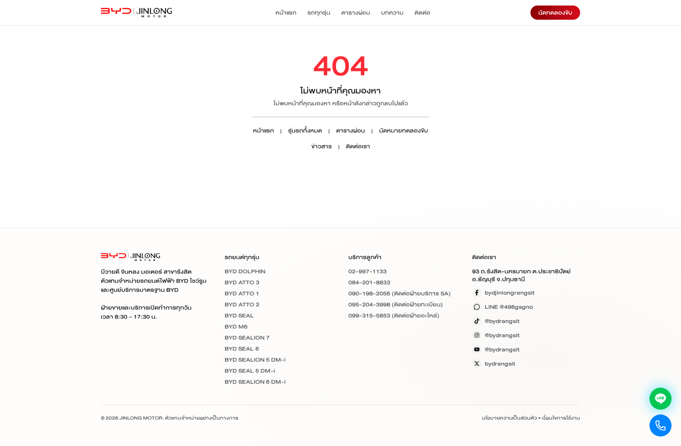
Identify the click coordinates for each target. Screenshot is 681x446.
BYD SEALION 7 (247, 337)
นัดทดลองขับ (555, 12)
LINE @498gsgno (509, 307)
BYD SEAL (239, 315)
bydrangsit (500, 364)
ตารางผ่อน (355, 12)
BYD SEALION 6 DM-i (255, 382)
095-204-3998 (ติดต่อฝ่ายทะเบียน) (395, 304)
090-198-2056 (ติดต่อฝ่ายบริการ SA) (399, 293)
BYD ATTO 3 (242, 282)
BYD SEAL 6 (242, 348)
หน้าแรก (285, 12)
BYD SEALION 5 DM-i (255, 360)
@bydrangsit (502, 321)
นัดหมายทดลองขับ (403, 131)
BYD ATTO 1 (242, 293)
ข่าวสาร (321, 146)
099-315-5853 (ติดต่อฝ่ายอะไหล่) (393, 315)
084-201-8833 (369, 282)
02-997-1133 (367, 271)
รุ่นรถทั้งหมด (305, 131)
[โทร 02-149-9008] (660, 425)
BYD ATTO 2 (242, 304)
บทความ (392, 12)
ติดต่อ (422, 12)
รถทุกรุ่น (318, 12)
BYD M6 (236, 326)
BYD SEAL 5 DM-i (250, 371)
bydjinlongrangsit (509, 293)
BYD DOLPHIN (245, 271)
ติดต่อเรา (358, 146)
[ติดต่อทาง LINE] (660, 399)
